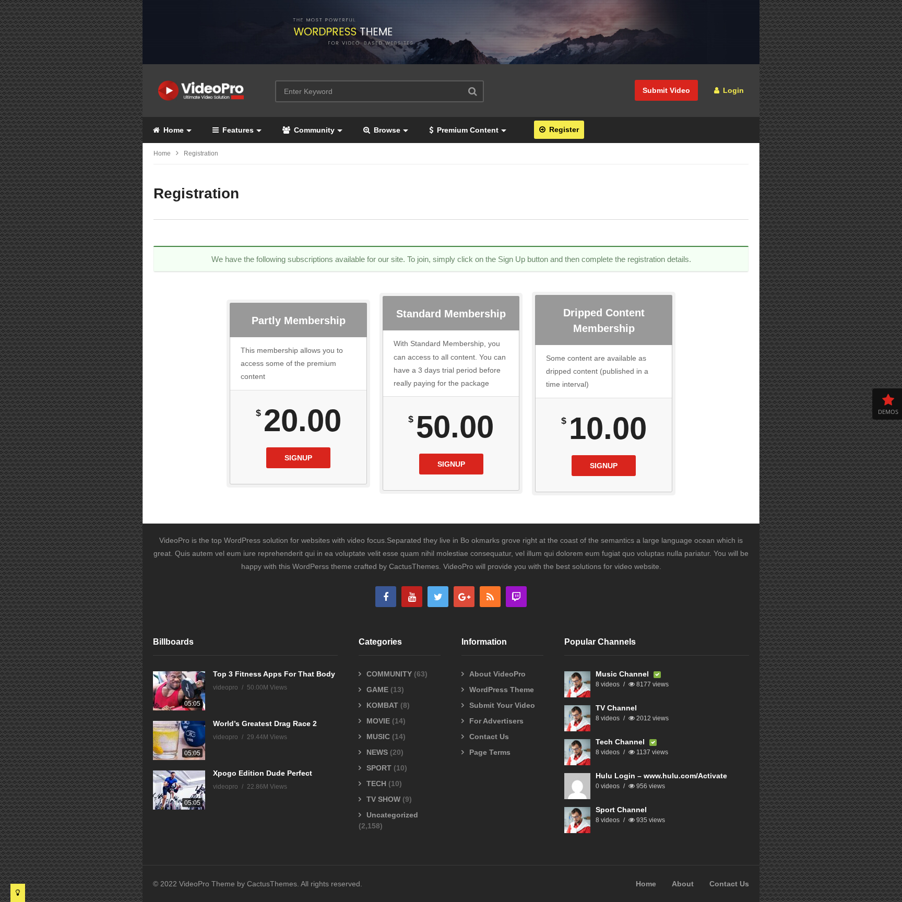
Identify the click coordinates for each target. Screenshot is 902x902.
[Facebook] (385, 596)
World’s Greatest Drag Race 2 (265, 723)
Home (172, 130)
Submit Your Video (502, 705)
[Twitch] (516, 596)
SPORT (378, 768)
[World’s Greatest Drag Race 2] (179, 740)
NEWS (377, 752)
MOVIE (378, 721)
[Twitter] (438, 596)
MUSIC (378, 736)
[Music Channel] (577, 684)
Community (313, 130)
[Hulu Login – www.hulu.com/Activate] (577, 786)
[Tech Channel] (577, 752)
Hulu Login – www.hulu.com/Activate (661, 776)
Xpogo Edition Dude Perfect (262, 773)
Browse (386, 130)
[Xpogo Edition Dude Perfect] (179, 790)
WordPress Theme (501, 689)
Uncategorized (392, 815)
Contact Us (489, 736)
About (683, 884)
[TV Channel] (577, 718)
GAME (377, 689)
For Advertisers (496, 721)
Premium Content (467, 130)
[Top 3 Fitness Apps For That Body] (179, 690)
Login (732, 90)
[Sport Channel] (577, 820)
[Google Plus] (464, 596)
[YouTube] (411, 596)
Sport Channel (621, 809)
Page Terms (490, 752)
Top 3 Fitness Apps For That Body (274, 674)
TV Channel (616, 708)
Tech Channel (621, 742)
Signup (298, 458)
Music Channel (623, 674)
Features (237, 130)
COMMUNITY (389, 674)
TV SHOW (383, 799)
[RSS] (490, 596)
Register (563, 129)
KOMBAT (382, 705)
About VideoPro (497, 674)
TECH (376, 783)
